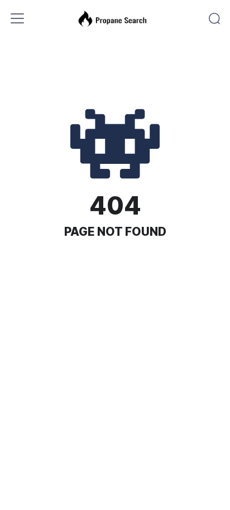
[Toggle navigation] (17, 18)
